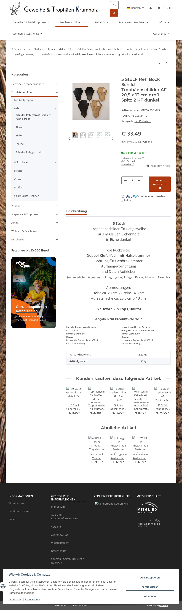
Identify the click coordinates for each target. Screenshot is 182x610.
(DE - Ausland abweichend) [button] (128, 163)
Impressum (15, 599)
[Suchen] (114, 13)
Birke (19, 135)
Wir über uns (16, 503)
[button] (135, 8)
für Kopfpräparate (25, 100)
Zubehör (16, 206)
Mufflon (18, 187)
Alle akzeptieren (150, 577)
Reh (16, 108)
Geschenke (17, 239)
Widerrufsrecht (60, 542)
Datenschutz (32, 599)
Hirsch (18, 170)
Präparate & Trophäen (24, 214)
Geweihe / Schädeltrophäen (27, 84)
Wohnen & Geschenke (24, 231)
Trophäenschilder (22, 92)
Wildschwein (21, 162)
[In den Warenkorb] (69, 75)
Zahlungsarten (60, 534)
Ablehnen (150, 596)
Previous (69, 139)
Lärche (20, 144)
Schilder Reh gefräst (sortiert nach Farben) (33, 116)
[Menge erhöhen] (139, 180)
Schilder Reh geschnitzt (30, 152)
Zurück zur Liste (22, 49)
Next (113, 139)
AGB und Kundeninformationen (64, 516)
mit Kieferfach (143, 121)
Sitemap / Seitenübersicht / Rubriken (67, 560)
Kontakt (13, 519)
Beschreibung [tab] (76, 211)
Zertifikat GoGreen (19, 511)
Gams (17, 179)
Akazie (19, 127)
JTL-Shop (163, 605)
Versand (147, 141)
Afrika (14, 222)
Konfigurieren (150, 586)
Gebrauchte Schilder (26, 196)
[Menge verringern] (125, 180)
